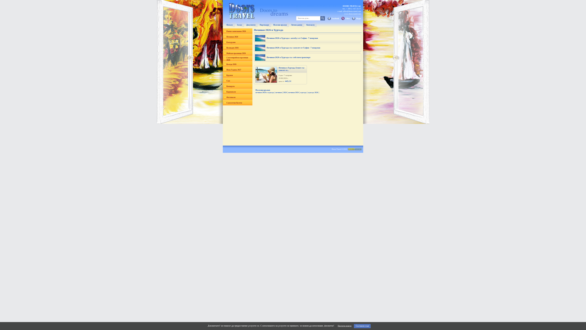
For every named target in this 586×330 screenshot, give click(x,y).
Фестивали (230, 97)
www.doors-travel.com (352, 14)
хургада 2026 (313, 92)
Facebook (335, 18)
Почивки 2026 (232, 37)
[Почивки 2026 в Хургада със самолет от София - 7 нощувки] (260, 50)
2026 (285, 92)
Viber (347, 18)
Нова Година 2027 (233, 70)
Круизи (229, 75)
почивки (278, 92)
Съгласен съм (362, 326)
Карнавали (231, 92)
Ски (228, 81)
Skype (358, 18)
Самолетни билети (234, 103)
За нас (239, 25)
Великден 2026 (232, 48)
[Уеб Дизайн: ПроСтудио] (355, 150)
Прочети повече (345, 326)
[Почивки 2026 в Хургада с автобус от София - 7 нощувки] (260, 41)
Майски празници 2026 (236, 53)
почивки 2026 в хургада (264, 92)
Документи (250, 25)
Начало (229, 25)
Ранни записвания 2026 (236, 31)
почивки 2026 (293, 92)
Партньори (264, 25)
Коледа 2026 (231, 64)
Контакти (310, 25)
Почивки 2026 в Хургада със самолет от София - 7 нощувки (293, 48)
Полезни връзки (280, 25)
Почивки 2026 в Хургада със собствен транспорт (288, 57)
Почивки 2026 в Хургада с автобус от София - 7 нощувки (292, 38)
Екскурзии (230, 42)
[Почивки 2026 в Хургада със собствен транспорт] (260, 60)
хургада (303, 92)
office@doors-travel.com (352, 11)
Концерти (230, 86)
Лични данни (296, 25)
